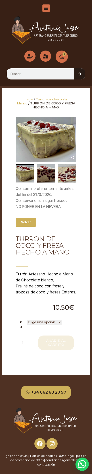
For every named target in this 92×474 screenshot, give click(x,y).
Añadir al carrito (56, 343)
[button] (46, 8)
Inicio (29, 99)
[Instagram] (52, 443)
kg (21, 324)
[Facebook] (40, 443)
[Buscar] (79, 73)
